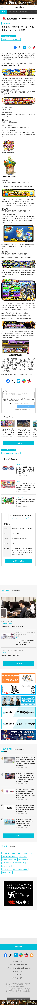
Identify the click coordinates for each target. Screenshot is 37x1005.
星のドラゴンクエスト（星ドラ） (11, 39)
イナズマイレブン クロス (8, 853)
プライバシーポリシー (18, 978)
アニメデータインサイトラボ (25, 853)
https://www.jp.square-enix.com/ (18, 518)
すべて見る (18, 443)
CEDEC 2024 (23, 856)
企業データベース (12, 11)
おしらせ (18, 975)
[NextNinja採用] (18, 893)
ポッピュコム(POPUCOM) (9, 859)
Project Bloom (6, 866)
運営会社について (18, 961)
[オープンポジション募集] (18, 18)
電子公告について (18, 971)
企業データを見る (18, 561)
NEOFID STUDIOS (6, 872)
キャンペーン (6, 23)
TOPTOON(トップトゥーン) (9, 856)
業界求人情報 (23, 11)
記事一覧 (3, 11)
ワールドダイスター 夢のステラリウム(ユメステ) (14, 869)
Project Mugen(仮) (23, 859)
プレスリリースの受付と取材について (18, 968)
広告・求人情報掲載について (18, 965)
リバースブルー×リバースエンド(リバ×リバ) (14, 863)
